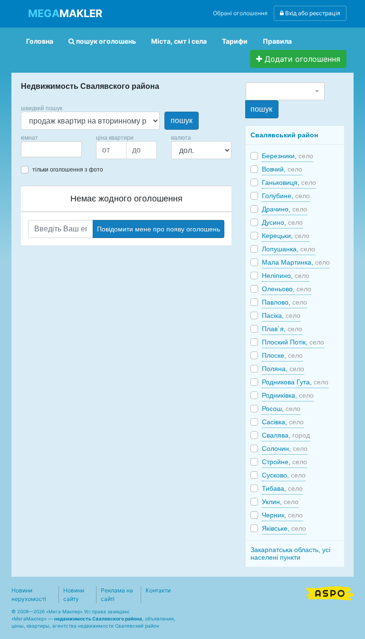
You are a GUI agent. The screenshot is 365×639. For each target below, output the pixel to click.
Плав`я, (282, 329)
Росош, (281, 408)
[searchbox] (38, 149)
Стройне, (284, 462)
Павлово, (284, 302)
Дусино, (282, 222)
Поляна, (283, 368)
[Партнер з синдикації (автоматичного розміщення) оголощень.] (330, 592)
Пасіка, (281, 315)
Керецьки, (285, 235)
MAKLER (65, 13)
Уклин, (280, 501)
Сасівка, (283, 422)
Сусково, (284, 475)
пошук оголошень (105, 41)
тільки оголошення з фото (67, 169)
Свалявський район (284, 135)
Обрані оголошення (240, 13)
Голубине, (286, 196)
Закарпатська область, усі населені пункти (290, 553)
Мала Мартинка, (296, 262)
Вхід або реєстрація (312, 13)
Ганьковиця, (289, 182)
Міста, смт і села (179, 41)
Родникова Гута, (295, 382)
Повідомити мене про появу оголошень (158, 229)
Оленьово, (286, 289)
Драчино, (284, 209)
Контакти (158, 590)
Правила (277, 41)
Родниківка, (288, 395)
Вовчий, (282, 169)
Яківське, (284, 528)
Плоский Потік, (293, 342)
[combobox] (51, 149)
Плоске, (282, 355)
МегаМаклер (29, 618)
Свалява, (286, 435)
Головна (39, 41)
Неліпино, (285, 275)
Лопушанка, (288, 249)
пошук (181, 120)
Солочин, (284, 448)
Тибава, (282, 488)
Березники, (287, 156)
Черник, (282, 515)
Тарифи (235, 41)
